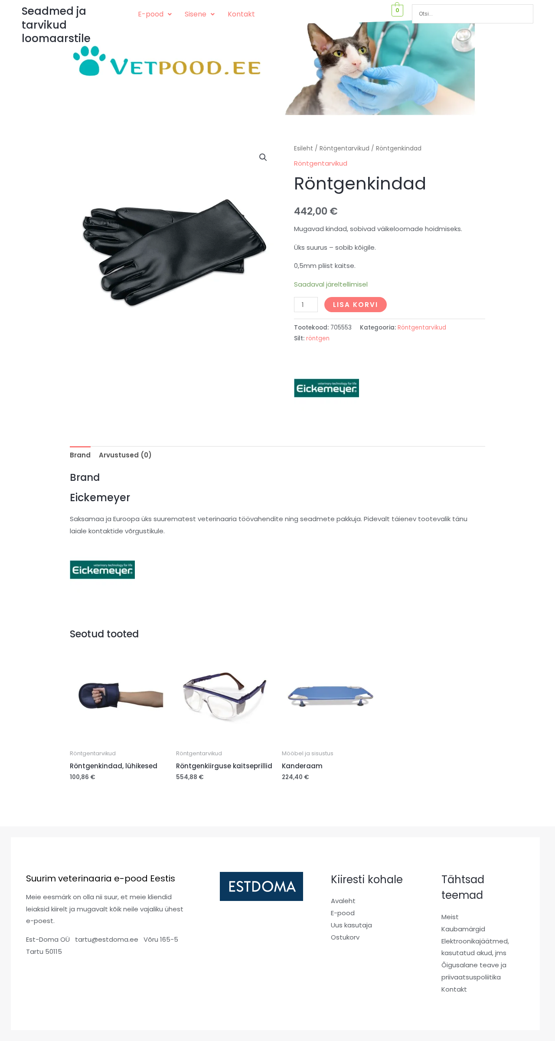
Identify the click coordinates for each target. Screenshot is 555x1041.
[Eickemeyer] (326, 387)
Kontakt (241, 14)
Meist (450, 916)
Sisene (195, 14)
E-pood (150, 14)
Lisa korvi (355, 304)
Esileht (303, 148)
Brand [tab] (80, 455)
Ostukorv (345, 937)
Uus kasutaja (351, 925)
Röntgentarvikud (344, 148)
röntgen (318, 338)
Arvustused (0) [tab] (125, 455)
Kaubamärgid (463, 928)
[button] (154, 14)
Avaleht (343, 900)
